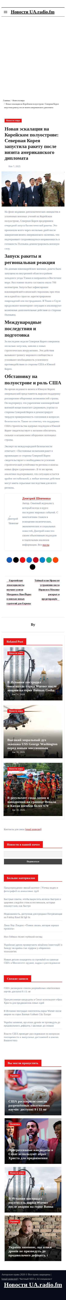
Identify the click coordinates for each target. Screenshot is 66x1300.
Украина (14, 1076)
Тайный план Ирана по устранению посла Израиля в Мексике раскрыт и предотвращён (47, 589)
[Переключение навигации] (5, 12)
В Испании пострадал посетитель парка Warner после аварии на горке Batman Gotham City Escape (32, 688)
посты (46, 544)
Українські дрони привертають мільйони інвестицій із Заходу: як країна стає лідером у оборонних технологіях (33, 948)
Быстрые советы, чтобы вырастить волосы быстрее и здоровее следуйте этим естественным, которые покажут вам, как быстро (32, 902)
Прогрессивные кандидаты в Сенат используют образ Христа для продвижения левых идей (30, 1156)
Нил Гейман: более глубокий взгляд (23, 936)
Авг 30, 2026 (18, 810)
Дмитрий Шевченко (36, 498)
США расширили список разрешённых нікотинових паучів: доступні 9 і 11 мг (29, 1105)
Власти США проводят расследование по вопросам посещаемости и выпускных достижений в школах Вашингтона (31, 1037)
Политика (15, 1124)
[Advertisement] (33, 55)
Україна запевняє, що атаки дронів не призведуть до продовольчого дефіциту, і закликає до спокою (30, 1253)
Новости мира (13, 120)
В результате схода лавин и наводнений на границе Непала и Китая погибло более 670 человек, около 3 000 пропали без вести (32, 806)
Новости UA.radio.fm (32, 11)
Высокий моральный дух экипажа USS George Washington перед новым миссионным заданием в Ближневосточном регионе (32, 748)
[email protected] (33, 829)
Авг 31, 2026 (18, 694)
